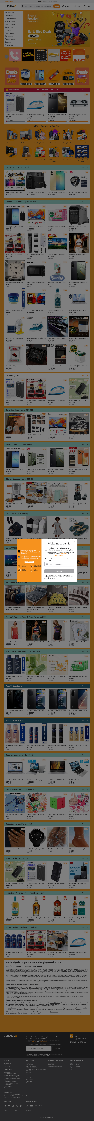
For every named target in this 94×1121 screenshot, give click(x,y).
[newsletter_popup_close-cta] (74, 541)
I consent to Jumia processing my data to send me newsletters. (60, 559)
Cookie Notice (59, 555)
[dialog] (47, 560)
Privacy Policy (64, 553)
